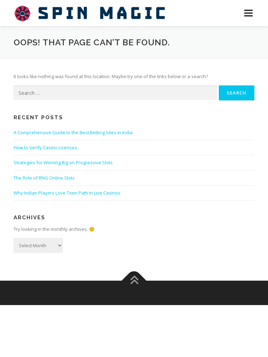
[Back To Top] (134, 280)
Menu (248, 13)
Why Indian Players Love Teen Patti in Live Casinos (67, 193)
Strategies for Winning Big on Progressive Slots (63, 162)
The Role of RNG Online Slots (44, 178)
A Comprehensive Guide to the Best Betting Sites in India (73, 132)
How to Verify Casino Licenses (45, 147)
